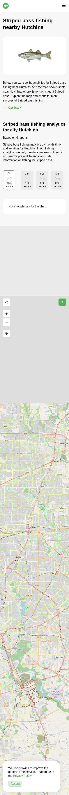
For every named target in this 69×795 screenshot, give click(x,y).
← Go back (12, 107)
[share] (6, 302)
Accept (15, 783)
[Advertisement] (34, 261)
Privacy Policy (22, 775)
